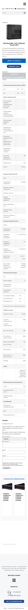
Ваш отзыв (5, 441)
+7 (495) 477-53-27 (14, 595)
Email (4, 455)
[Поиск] (25, 13)
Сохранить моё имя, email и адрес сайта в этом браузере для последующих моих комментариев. (12, 464)
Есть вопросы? (17, 592)
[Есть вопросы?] (9, 593)
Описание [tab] (14, 74)
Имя (4, 450)
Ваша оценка (6, 436)
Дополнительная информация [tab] (14, 77)
